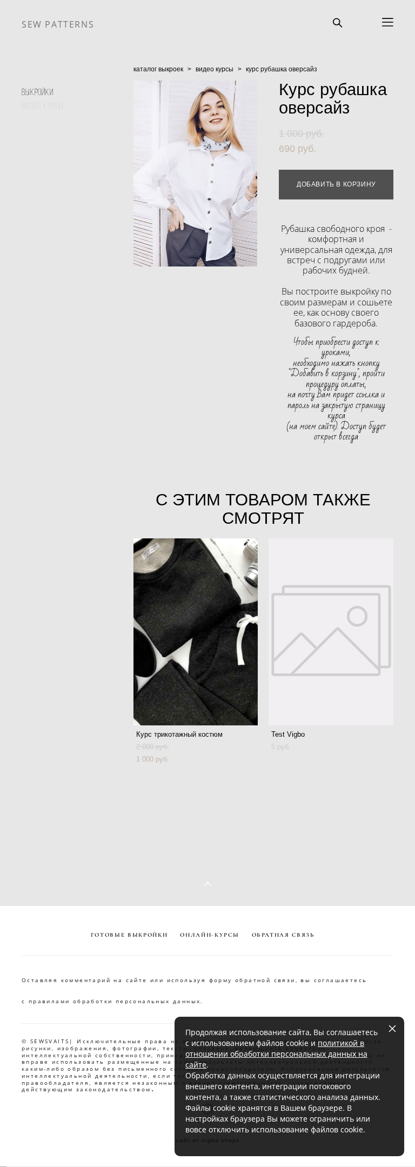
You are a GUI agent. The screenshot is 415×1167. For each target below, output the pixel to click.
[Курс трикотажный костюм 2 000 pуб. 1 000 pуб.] (195, 631)
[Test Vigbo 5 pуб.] (331, 631)
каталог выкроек (158, 69)
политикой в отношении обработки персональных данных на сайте (276, 1054)
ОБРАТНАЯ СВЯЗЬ (283, 935)
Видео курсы (43, 105)
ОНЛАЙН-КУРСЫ (209, 935)
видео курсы (214, 69)
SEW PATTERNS (58, 24)
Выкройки (37, 92)
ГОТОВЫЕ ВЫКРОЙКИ (129, 935)
